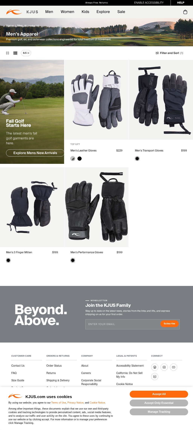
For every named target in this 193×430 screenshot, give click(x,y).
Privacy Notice (75, 402)
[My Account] (177, 12)
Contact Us (18, 365)
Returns (51, 373)
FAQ (14, 373)
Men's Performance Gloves (86, 252)
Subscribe (171, 324)
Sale (121, 12)
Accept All (159, 394)
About (84, 365)
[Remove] (28, 53)
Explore (103, 12)
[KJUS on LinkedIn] (154, 376)
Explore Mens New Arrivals (35, 153)
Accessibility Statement (130, 365)
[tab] (186, 12)
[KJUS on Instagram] (164, 367)
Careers (86, 373)
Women (67, 12)
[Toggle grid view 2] (7, 53)
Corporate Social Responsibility (91, 382)
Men (49, 12)
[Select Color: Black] (79, 158)
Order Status (54, 365)
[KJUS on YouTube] (173, 367)
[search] (170, 12)
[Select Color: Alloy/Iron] (72, 158)
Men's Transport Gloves (149, 150)
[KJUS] (22, 11)
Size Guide (17, 380)
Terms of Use (58, 402)
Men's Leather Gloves (83, 150)
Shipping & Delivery (58, 380)
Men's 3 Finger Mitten (19, 252)
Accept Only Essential (158, 402)
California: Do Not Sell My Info (129, 374)
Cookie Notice (97, 402)
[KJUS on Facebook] (154, 367)
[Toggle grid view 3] (15, 53)
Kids (85, 12)
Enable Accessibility (149, 3)
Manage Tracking (159, 411)
